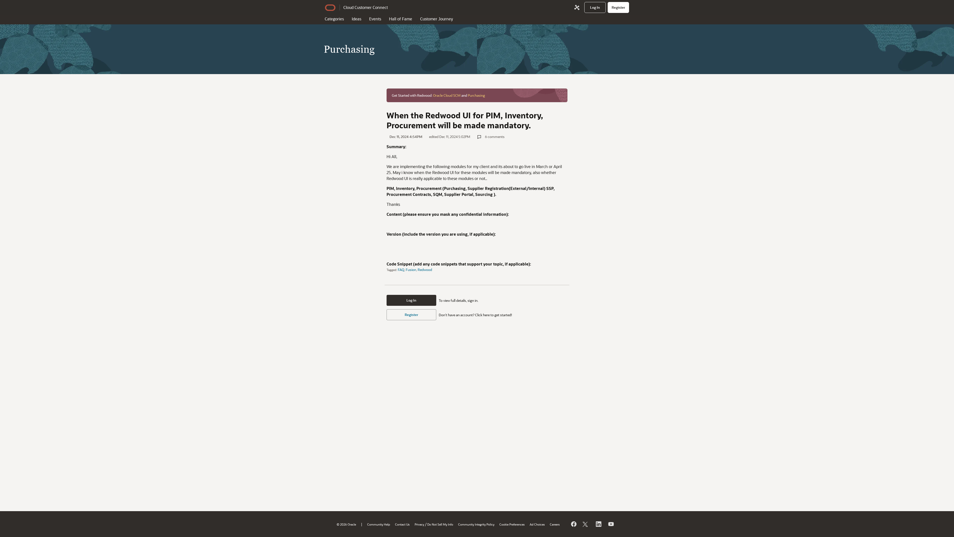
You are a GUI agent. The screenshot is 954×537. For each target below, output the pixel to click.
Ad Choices (537, 524)
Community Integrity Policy (476, 524)
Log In (411, 300)
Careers (555, 524)
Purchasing (476, 95)
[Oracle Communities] (577, 7)
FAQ (401, 269)
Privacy (419, 524)
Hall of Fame (400, 18)
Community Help (378, 524)
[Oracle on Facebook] (573, 524)
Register (411, 314)
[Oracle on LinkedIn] (598, 524)
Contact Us (402, 524)
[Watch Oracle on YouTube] (610, 524)
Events (375, 18)
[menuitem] (595, 7)
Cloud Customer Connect (365, 7)
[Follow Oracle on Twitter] (586, 524)
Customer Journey (436, 18)
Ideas (356, 18)
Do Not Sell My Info (440, 524)
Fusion (411, 269)
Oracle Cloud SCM (447, 95)
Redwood (425, 269)
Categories (334, 18)
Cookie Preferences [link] (512, 524)
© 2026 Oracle (346, 524)
